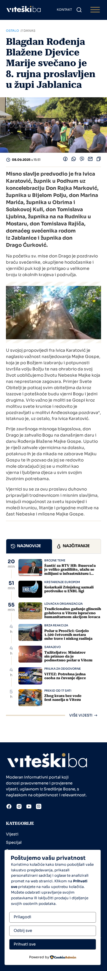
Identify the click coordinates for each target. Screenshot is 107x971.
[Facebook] (65, 160)
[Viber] (82, 160)
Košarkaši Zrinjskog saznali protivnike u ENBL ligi (69, 589)
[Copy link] (98, 160)
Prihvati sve (25, 944)
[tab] (29, 546)
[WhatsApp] (73, 160)
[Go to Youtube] (29, 807)
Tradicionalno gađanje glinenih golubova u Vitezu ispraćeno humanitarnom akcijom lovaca (72, 613)
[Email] (90, 160)
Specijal (14, 842)
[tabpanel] (53, 638)
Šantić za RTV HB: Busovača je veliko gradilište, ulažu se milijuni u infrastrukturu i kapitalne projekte (70, 572)
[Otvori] (95, 10)
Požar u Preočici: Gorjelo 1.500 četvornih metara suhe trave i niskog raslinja (68, 635)
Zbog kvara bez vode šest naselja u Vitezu (62, 698)
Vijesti (12, 834)
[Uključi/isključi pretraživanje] (79, 10)
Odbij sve (23, 930)
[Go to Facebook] (9, 807)
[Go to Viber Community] (38, 807)
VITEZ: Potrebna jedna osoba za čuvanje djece (65, 676)
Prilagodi (22, 916)
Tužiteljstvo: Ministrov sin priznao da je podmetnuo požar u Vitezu (68, 656)
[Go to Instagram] (19, 807)
